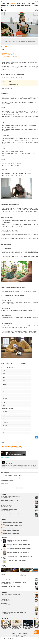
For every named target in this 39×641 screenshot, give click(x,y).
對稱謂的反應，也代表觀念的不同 (8, 53)
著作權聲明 (25, 633)
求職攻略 (8, 3)
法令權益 (28, 3)
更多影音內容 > (35, 618)
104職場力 (5, 46)
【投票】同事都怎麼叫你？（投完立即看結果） (10, 56)
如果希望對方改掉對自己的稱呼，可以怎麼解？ (10, 54)
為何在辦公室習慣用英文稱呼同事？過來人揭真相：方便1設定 (13, 445)
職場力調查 (7, 457)
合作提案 (19, 633)
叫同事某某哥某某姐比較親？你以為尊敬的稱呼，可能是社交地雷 (14, 447)
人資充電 (23, 3)
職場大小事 (13, 3)
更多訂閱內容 (36, 592)
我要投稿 (13, 633)
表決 (36, 437)
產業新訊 (3, 3)
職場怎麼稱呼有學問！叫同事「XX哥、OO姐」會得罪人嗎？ (13, 446)
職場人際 (2, 457)
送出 (19, 487)
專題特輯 (18, 3)
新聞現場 (33, 3)
